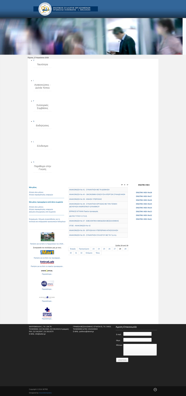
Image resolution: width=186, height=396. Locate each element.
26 (109, 249)
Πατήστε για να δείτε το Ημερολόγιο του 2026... (47, 244)
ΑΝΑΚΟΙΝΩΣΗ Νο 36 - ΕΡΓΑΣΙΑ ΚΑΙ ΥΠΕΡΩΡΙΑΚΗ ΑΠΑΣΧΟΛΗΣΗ (93, 230)
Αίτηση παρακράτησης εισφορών (41, 195)
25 (104, 249)
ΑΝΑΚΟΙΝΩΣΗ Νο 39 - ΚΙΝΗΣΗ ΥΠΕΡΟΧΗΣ (85, 199)
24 (99, 249)
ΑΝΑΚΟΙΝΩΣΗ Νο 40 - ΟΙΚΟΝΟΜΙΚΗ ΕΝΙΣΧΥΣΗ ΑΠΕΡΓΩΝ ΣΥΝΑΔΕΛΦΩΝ (97, 194)
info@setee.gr (40, 334)
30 (71, 253)
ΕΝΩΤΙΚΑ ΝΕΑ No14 (144, 208)
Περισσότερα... (47, 274)
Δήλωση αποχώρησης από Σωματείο (42, 212)
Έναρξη (73, 249)
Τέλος (98, 253)
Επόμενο (89, 253)
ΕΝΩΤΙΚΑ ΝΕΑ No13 (144, 212)
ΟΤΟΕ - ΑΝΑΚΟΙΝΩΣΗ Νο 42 (80, 226)
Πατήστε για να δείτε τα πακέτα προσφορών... (47, 266)
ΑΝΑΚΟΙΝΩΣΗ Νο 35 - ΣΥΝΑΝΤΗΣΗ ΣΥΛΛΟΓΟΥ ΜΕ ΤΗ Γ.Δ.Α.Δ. (93, 235)
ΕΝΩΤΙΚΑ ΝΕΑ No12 (144, 215)
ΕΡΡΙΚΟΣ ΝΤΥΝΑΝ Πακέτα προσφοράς (83, 211)
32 (81, 253)
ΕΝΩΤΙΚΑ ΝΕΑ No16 (144, 200)
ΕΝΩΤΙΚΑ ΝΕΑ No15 (144, 204)
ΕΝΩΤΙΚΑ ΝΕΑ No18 (144, 193)
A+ (122, 185)
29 (125, 249)
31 (76, 253)
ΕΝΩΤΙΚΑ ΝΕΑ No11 (144, 219)
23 (93, 249)
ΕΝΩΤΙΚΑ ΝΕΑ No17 (144, 196)
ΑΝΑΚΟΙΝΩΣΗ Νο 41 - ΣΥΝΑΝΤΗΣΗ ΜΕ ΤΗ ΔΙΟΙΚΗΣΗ (89, 190)
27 (115, 249)
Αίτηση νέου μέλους (36, 192)
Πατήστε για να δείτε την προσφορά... (47, 258)
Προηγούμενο (84, 249)
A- (127, 185)
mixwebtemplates (45, 393)
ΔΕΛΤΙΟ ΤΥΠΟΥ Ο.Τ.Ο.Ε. (78, 216)
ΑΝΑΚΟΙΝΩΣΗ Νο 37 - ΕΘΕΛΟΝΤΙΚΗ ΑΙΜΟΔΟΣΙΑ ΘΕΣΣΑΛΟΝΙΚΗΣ (94, 221)
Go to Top (155, 390)
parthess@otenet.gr (86, 331)
